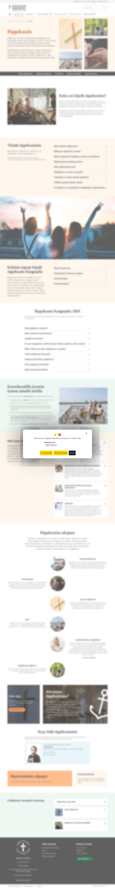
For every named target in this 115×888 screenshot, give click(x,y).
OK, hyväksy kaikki (46, 453)
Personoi (72, 453)
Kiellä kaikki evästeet (60, 453)
